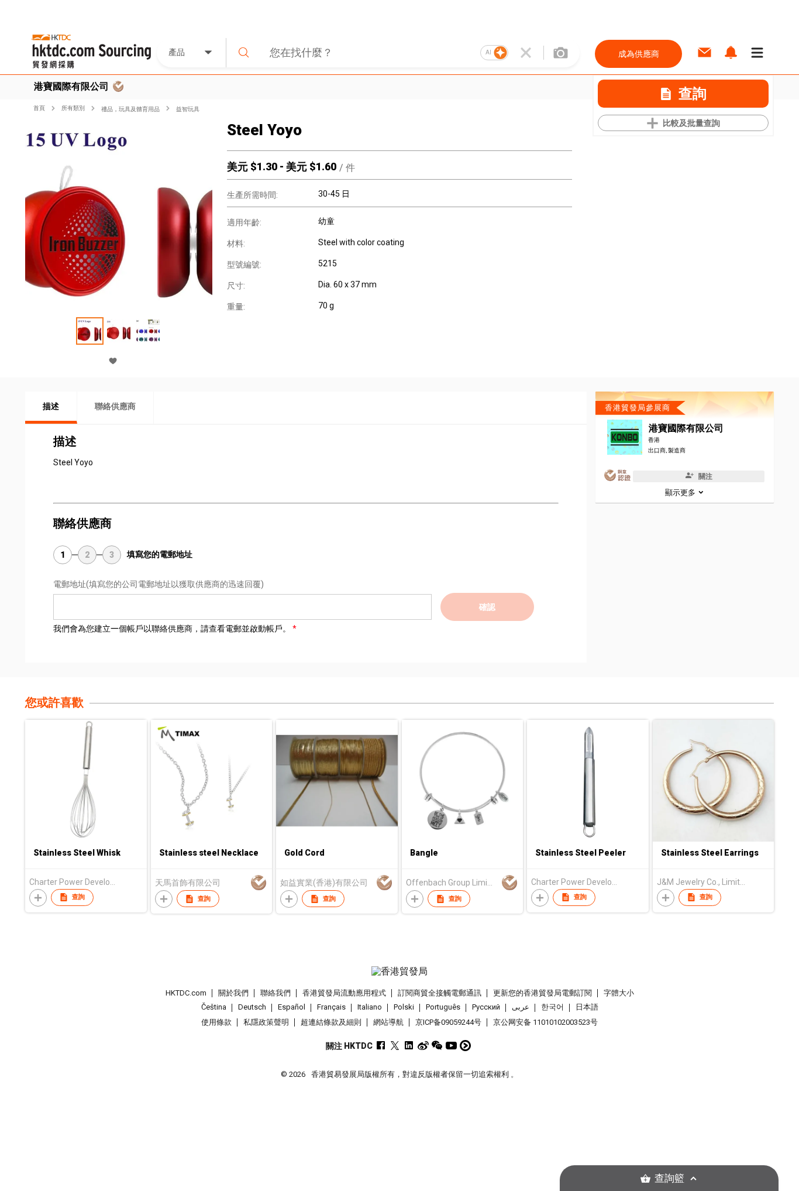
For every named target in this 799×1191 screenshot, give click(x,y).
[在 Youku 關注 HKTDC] (465, 1045)
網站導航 (388, 1022)
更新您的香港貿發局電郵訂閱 (542, 993)
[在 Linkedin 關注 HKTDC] (409, 1045)
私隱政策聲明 (266, 1022)
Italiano (369, 1007)
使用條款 (216, 1022)
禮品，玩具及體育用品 (130, 109)
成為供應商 (638, 54)
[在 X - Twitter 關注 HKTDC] (395, 1045)
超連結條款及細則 (331, 1022)
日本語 (587, 1007)
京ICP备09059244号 (448, 1022)
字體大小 (619, 993)
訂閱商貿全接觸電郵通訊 (439, 993)
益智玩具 (187, 109)
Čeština (213, 1007)
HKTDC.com (186, 993)
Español (291, 1007)
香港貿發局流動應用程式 (344, 993)
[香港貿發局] (399, 971)
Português (443, 1007)
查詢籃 (669, 1178)
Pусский (486, 1007)
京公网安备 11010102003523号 (545, 1022)
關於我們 (233, 993)
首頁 (39, 108)
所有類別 (73, 108)
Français (331, 1007)
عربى (520, 1007)
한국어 (552, 1007)
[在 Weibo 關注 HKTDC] (423, 1045)
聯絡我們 (275, 993)
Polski (404, 1007)
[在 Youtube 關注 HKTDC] (451, 1045)
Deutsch (252, 1007)
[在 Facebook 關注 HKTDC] (381, 1045)
